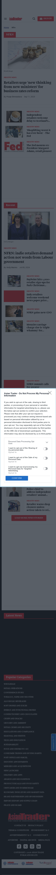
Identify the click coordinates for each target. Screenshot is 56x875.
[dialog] (28, 437)
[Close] (50, 393)
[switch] (45, 448)
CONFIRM (17, 478)
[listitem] (28, 442)
